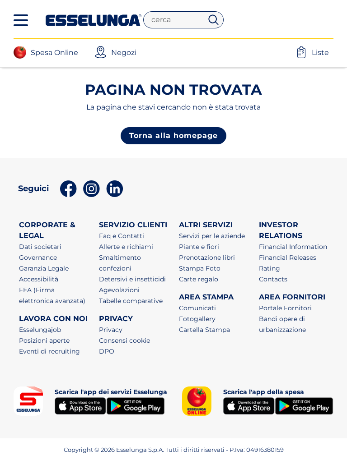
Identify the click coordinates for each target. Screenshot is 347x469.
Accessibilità (38, 279)
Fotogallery (197, 319)
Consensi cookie (124, 340)
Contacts (273, 279)
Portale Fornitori (285, 308)
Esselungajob (40, 330)
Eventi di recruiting (49, 351)
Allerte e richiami (126, 247)
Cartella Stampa (204, 330)
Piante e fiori (199, 247)
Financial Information (293, 247)
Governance (38, 257)
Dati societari (40, 247)
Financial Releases (287, 257)
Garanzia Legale (44, 268)
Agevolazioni (119, 290)
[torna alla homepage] (93, 19)
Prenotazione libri (207, 257)
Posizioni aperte (44, 340)
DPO (106, 351)
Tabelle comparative (131, 301)
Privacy (110, 330)
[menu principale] (21, 20)
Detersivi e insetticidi (132, 279)
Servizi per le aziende (212, 236)
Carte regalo (198, 279)
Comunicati (197, 308)
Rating (269, 268)
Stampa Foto (199, 268)
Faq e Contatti (121, 236)
